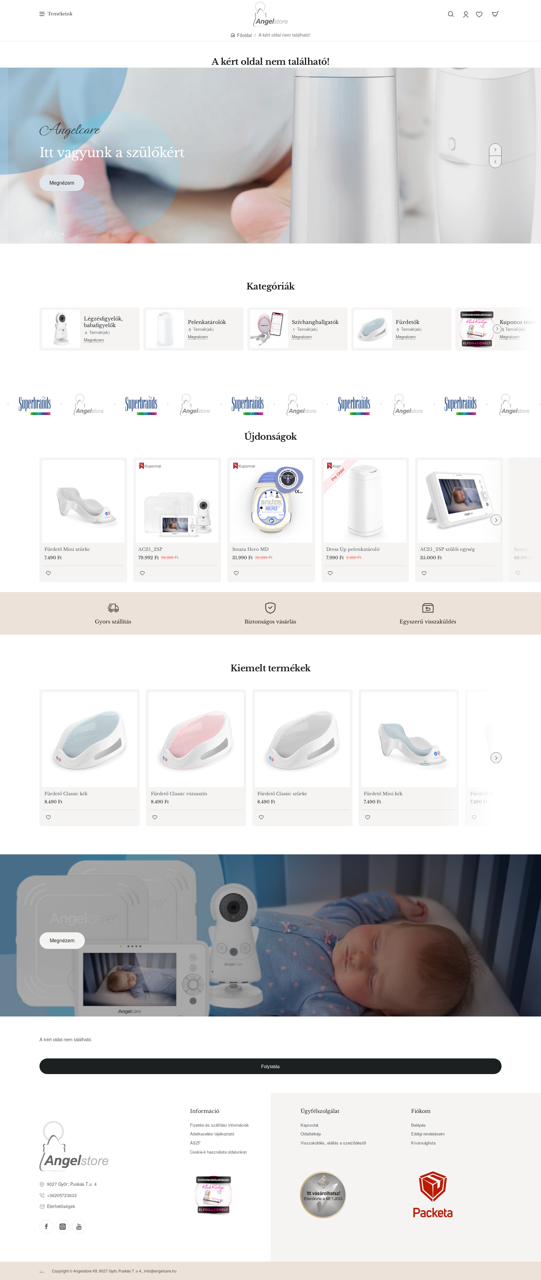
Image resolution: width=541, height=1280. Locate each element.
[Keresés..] (451, 14)
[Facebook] (46, 1226)
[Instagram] (63, 1226)
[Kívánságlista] (480, 14)
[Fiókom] (466, 14)
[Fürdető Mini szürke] (83, 501)
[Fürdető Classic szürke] (302, 739)
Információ (204, 1111)
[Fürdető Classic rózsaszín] (196, 739)
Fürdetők (408, 322)
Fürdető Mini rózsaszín (496, 793)
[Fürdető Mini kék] (408, 739)
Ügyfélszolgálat (320, 1111)
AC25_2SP (150, 549)
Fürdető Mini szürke (67, 549)
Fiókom (420, 1111)
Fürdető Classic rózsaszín (179, 793)
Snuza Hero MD (250, 549)
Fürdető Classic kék (66, 793)
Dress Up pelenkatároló (352, 549)
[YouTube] (79, 1226)
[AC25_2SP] (177, 501)
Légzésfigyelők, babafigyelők (103, 321)
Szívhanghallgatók (315, 322)
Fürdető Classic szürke (282, 793)
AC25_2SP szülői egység (447, 549)
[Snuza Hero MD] (271, 501)
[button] (495, 162)
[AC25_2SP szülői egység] (459, 501)
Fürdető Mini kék (383, 793)
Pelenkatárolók (207, 322)
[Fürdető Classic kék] (89, 739)
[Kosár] (495, 14)
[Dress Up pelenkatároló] (365, 501)
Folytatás (270, 1066)
